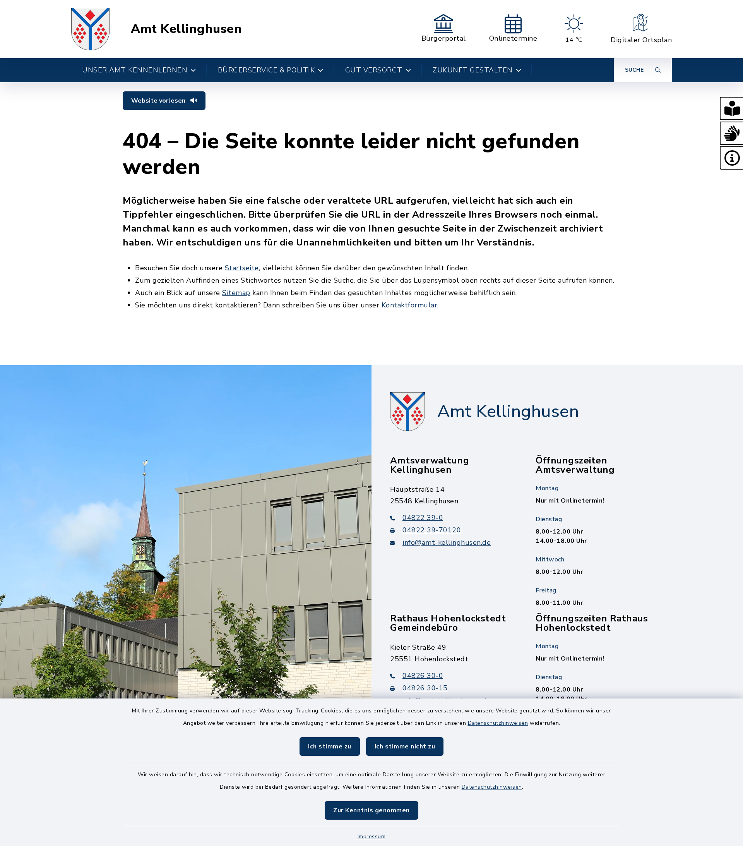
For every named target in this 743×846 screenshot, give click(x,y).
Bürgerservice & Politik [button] (266, 70)
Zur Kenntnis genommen (371, 810)
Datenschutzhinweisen (498, 723)
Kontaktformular (410, 305)
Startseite (242, 268)
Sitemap (236, 292)
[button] (731, 108)
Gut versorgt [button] (373, 70)
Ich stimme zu (329, 746)
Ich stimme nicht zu (405, 746)
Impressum (372, 836)
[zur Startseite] (90, 29)
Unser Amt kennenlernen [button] (134, 70)
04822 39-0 (422, 517)
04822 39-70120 (431, 530)
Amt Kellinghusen (186, 29)
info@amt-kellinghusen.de (446, 542)
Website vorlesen (159, 100)
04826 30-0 (422, 675)
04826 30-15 (425, 688)
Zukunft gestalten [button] (473, 70)
